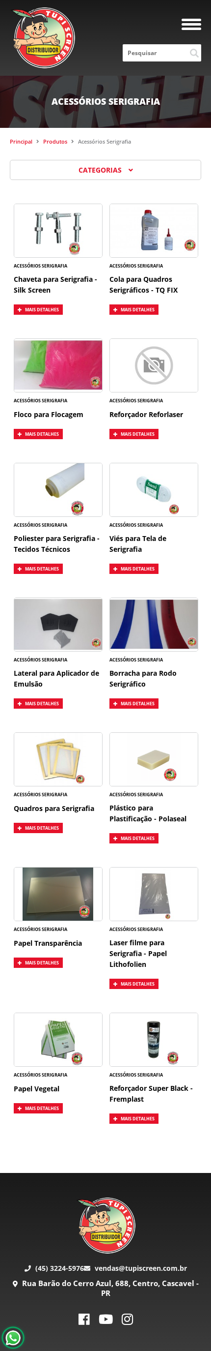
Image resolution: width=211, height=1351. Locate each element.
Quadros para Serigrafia (54, 808)
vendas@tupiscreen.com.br (140, 1268)
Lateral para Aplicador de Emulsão (56, 678)
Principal (21, 141)
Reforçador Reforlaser (146, 414)
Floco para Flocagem (48, 414)
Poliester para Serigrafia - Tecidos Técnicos (57, 544)
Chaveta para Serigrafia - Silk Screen (55, 284)
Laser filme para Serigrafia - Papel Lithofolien (138, 953)
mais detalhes (41, 309)
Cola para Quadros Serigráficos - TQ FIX (143, 284)
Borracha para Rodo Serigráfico (143, 678)
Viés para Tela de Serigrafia (137, 544)
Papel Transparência (48, 943)
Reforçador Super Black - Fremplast (151, 1093)
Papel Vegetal (36, 1088)
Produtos (55, 141)
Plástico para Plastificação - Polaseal (147, 813)
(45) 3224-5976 (58, 1268)
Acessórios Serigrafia (104, 141)
